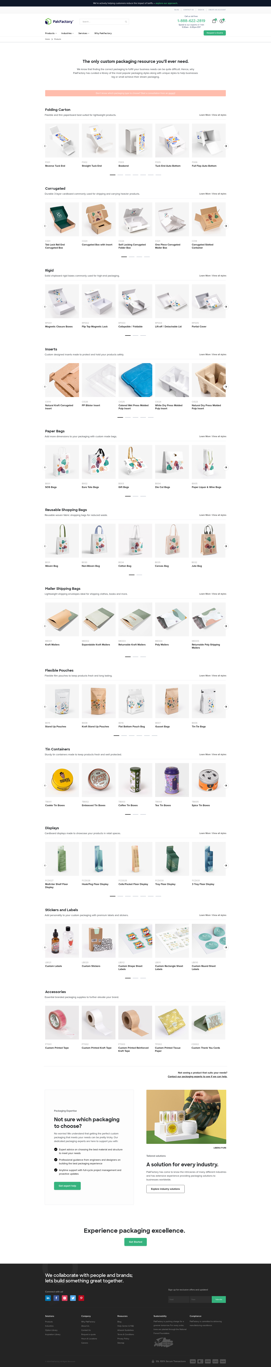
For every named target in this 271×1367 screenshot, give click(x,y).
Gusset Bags (162, 726)
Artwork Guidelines (125, 1330)
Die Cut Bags (162, 487)
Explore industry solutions (165, 1188)
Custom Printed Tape (57, 1047)
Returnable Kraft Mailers (132, 644)
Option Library (51, 1330)
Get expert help (67, 1185)
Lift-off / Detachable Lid (168, 326)
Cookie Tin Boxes (55, 805)
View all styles (219, 115)
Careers (84, 1343)
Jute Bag (197, 565)
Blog (176, 10)
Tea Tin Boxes (163, 805)
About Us (85, 1326)
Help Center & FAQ (125, 1326)
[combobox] (104, 21)
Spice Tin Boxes (201, 805)
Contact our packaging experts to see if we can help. (197, 1076)
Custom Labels (53, 966)
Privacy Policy (123, 1338)
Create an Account (217, 10)
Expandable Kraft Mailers (96, 644)
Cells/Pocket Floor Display (133, 884)
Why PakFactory (88, 1322)
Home (47, 39)
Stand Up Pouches (55, 726)
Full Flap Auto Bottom (204, 165)
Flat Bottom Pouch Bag (132, 726)
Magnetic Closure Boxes (59, 326)
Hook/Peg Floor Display (95, 884)
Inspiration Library (52, 1334)
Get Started (135, 1241)
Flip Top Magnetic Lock (95, 326)
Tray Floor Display (165, 884)
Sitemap (120, 1343)
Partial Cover (199, 326)
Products (49, 1322)
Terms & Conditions (125, 1334)
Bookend (124, 165)
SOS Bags (51, 487)
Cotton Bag (124, 565)
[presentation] (226, 146)
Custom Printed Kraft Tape (97, 1047)
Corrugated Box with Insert (97, 244)
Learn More (205, 115)
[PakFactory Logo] (59, 21)
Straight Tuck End (92, 165)
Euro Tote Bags (90, 487)
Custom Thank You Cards (206, 1047)
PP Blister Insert (91, 405)
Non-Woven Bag (91, 565)
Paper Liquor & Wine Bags (206, 487)
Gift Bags (123, 487)
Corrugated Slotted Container (202, 246)
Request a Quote (215, 33)
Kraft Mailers (52, 644)
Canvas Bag (162, 565)
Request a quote (88, 1334)
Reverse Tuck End (55, 165)
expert (172, 93)
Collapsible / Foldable (130, 326)
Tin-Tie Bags (199, 726)
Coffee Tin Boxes (128, 805)
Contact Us (188, 10)
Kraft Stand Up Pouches (95, 726)
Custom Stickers (91, 966)
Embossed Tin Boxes (93, 805)
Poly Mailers (162, 644)
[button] (112, 175)
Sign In (201, 10)
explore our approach (166, 3)
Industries (49, 1326)
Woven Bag (51, 565)
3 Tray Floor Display (203, 884)
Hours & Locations (89, 1338)
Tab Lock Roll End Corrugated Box (55, 246)
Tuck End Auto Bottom (168, 165)
